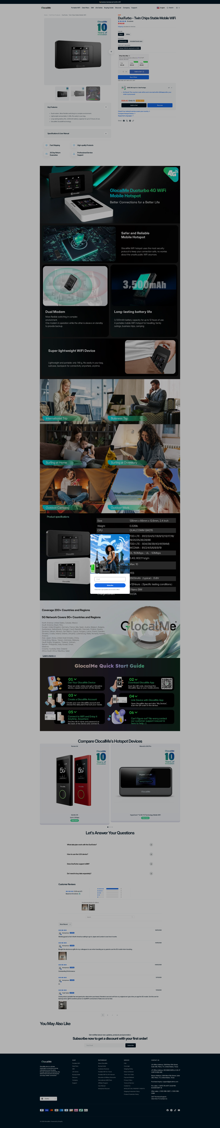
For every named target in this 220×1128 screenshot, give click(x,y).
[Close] (127, 537)
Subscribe (110, 585)
